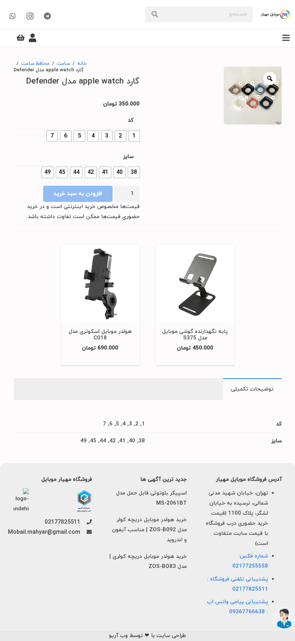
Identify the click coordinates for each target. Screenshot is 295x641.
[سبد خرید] (21, 38)
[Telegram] (47, 16)
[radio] (134, 136)
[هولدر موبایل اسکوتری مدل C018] (100, 305)
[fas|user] (32, 38)
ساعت (63, 63)
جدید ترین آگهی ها (163, 480)
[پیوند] (275, 14)
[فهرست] (286, 38)
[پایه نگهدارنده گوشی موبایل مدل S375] (195, 305)
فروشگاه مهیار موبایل (66, 480)
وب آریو (118, 636)
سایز (128, 157)
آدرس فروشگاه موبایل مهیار (248, 480)
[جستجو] (154, 14)
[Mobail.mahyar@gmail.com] (86, 533)
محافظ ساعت (35, 63)
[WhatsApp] (12, 16)
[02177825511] (86, 523)
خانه (82, 63)
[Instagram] (30, 16)
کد (130, 120)
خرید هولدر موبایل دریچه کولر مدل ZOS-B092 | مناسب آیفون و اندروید (149, 530)
